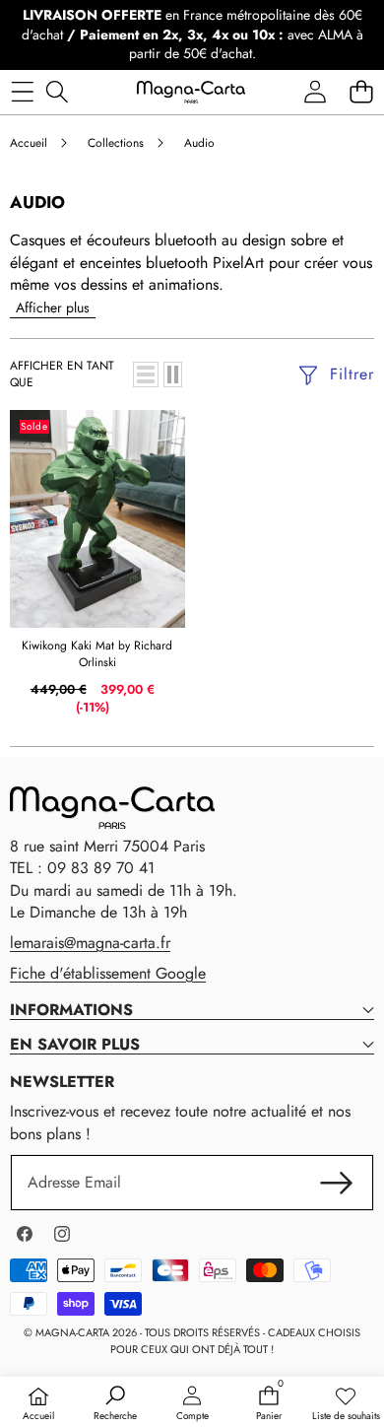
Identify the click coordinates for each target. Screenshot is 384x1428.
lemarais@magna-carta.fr (90, 942)
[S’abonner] (336, 1182)
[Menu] (22, 92)
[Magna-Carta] (191, 91)
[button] (361, 92)
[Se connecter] (314, 92)
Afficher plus (53, 307)
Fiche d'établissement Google (108, 973)
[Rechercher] (56, 92)
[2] (172, 374)
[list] (146, 374)
